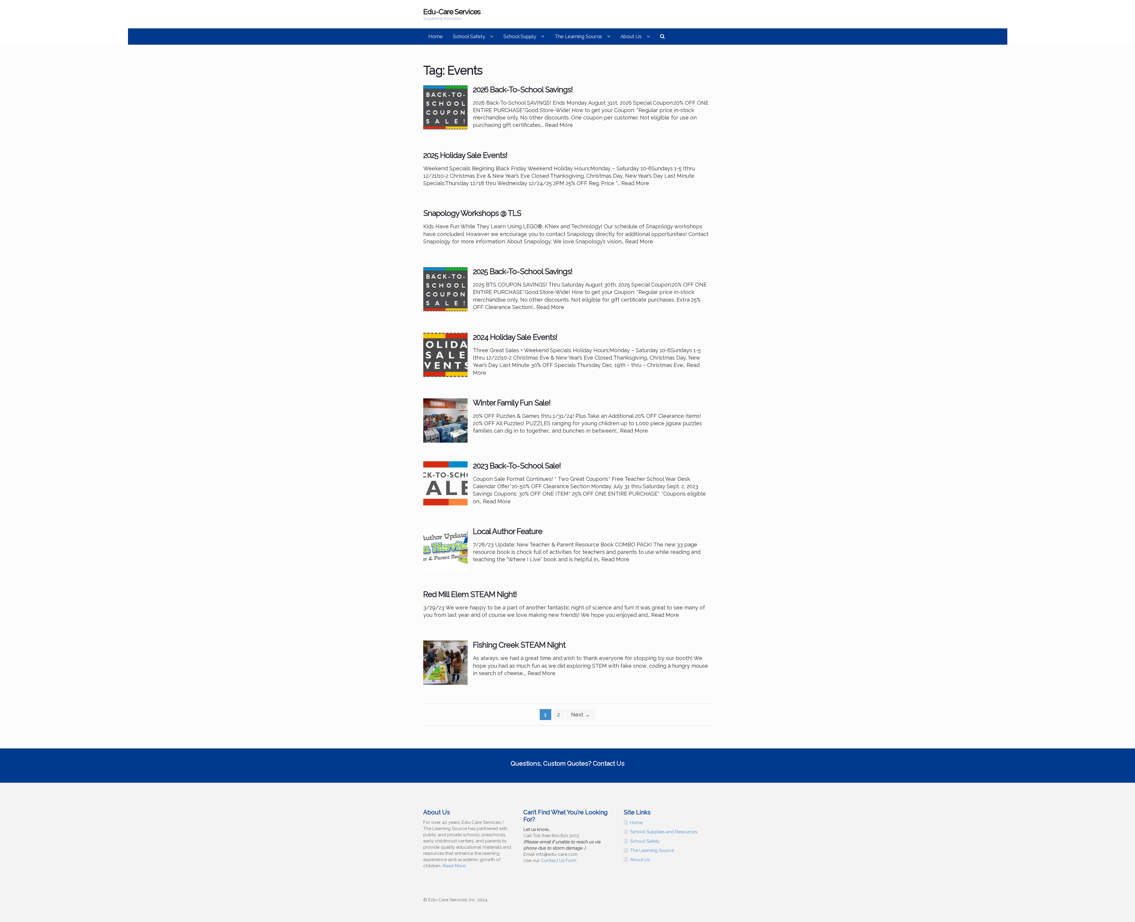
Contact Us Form (558, 860)
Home (435, 36)
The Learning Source (578, 36)
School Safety (469, 36)
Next (580, 714)
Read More (454, 865)
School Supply (519, 36)
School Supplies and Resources (663, 831)
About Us (631, 36)
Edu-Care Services (452, 11)
